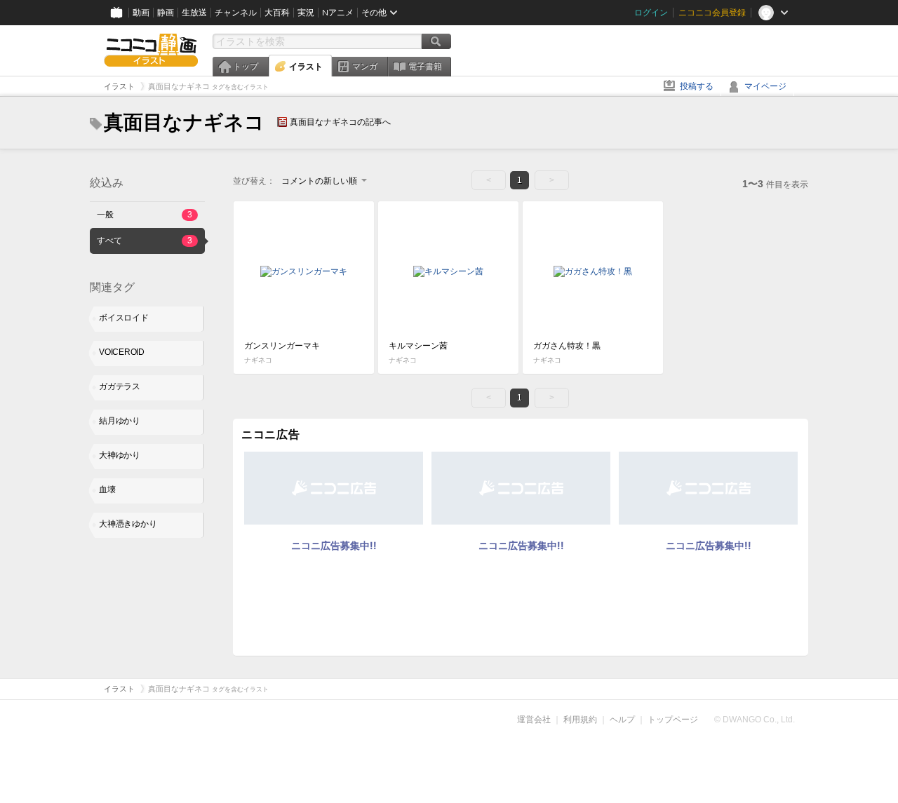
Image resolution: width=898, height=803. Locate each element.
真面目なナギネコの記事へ (340, 122)
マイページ (765, 86)
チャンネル (236, 12)
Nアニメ (338, 12)
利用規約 (580, 719)
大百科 (277, 12)
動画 (141, 12)
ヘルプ (622, 719)
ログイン (651, 12)
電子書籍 (425, 67)
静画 (165, 12)
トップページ (673, 719)
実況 (305, 12)
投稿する (696, 86)
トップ (245, 67)
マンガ (364, 67)
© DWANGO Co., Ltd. (754, 719)
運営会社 (534, 719)
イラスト (306, 67)
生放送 (194, 12)
